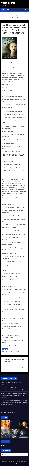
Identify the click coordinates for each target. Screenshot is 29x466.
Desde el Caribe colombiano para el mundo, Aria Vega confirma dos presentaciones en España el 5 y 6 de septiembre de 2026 (14, 402)
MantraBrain (17, 463)
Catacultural (8, 2)
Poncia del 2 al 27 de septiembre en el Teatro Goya (14, 360)
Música (3, 445)
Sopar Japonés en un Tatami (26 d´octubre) (16, 368)
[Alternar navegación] (8, 9)
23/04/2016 (7, 351)
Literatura (5, 349)
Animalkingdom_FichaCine (17, 421)
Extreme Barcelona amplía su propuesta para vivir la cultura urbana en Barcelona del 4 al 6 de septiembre (14, 395)
